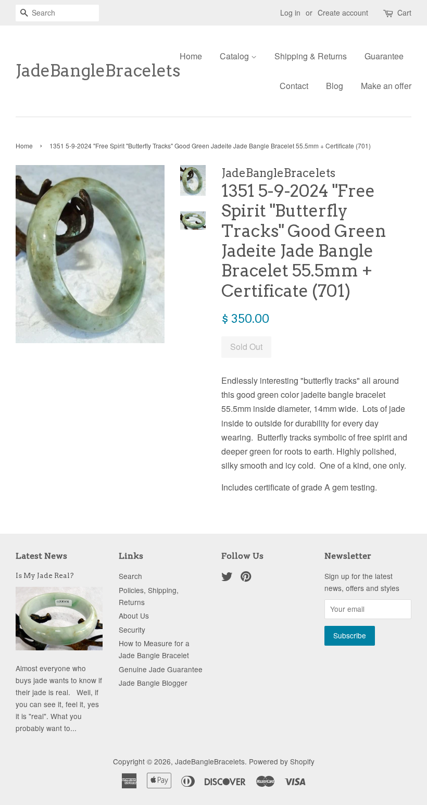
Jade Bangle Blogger (153, 682)
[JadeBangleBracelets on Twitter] (227, 578)
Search (130, 576)
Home (191, 56)
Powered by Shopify (282, 761)
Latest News (41, 556)
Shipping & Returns (310, 56)
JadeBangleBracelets (81, 71)
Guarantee (384, 56)
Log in (290, 12)
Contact (294, 86)
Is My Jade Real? (45, 575)
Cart (404, 12)
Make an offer (386, 86)
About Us (134, 615)
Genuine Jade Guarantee (161, 669)
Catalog (235, 56)
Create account (343, 12)
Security (132, 629)
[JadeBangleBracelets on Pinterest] (246, 578)
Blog (334, 86)
